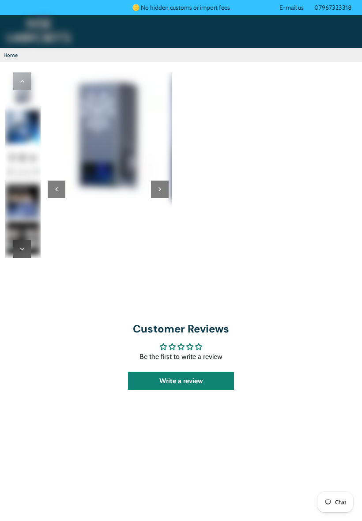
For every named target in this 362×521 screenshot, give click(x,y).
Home (11, 55)
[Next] (22, 249)
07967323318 (332, 7)
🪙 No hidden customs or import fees (181, 7)
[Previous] (22, 81)
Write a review (181, 381)
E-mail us (291, 7)
